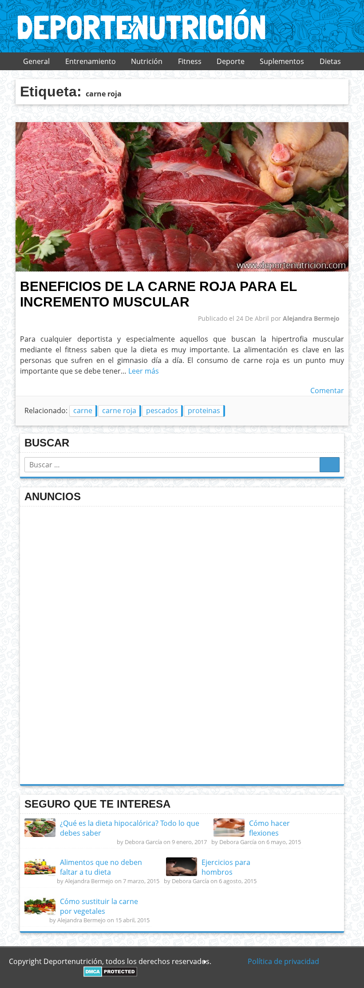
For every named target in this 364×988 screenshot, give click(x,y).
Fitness (190, 61)
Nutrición (146, 61)
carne (82, 410)
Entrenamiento (90, 61)
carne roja (119, 410)
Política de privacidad (283, 961)
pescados (162, 410)
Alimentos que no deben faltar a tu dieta (101, 867)
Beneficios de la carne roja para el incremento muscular (158, 294)
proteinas (204, 410)
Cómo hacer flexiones (269, 828)
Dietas (330, 61)
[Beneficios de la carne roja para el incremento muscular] (182, 269)
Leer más (143, 371)
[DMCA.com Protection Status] (110, 974)
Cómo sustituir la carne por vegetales (99, 906)
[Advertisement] (91, 644)
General (36, 61)
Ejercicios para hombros (226, 867)
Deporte (231, 61)
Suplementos (282, 61)
